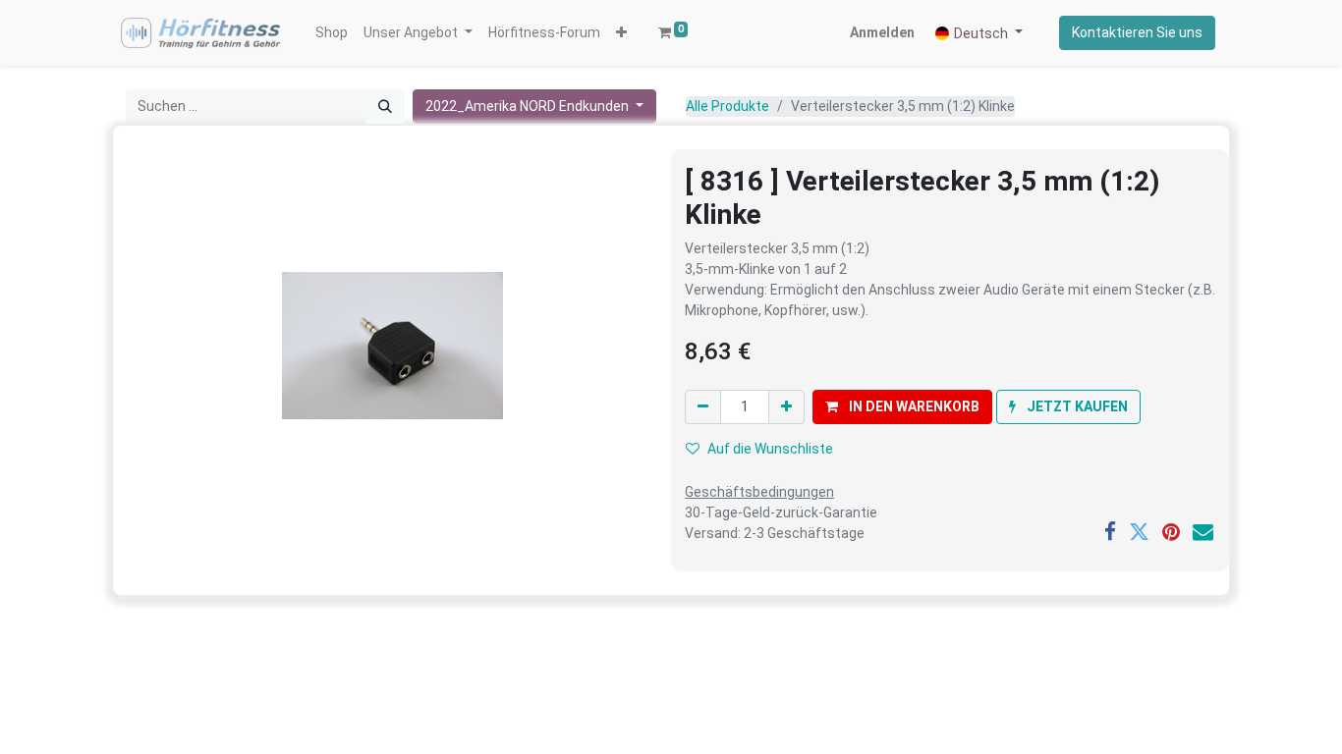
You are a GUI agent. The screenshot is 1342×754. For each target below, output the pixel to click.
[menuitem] (332, 33)
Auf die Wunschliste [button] (770, 449)
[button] (621, 33)
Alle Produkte (727, 106)
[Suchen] (385, 106)
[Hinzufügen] (786, 407)
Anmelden (882, 32)
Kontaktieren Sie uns (1137, 32)
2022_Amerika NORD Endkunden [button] (528, 106)
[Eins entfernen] (703, 407)
